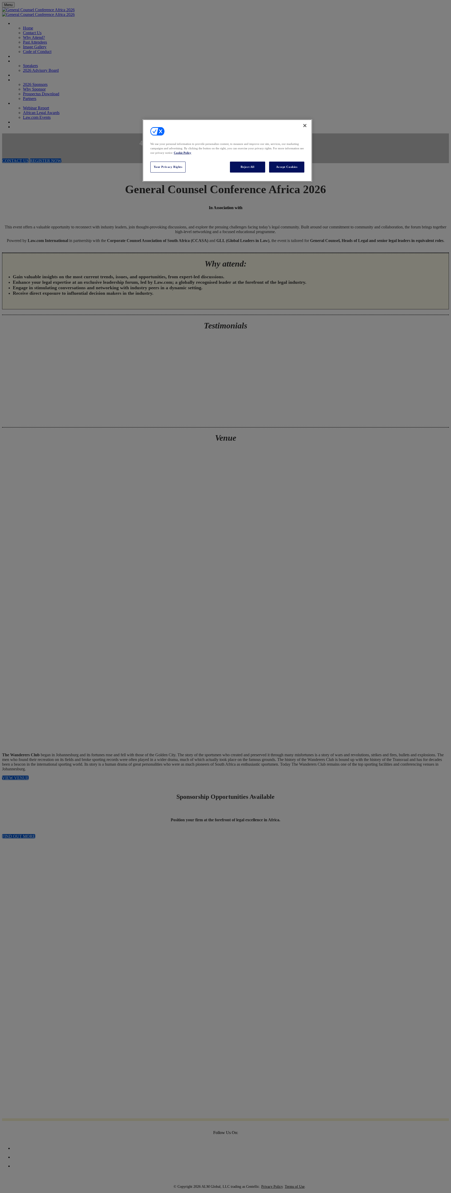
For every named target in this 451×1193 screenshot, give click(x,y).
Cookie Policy (182, 152)
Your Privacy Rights (168, 166)
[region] (227, 150)
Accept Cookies (287, 166)
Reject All (247, 166)
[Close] (305, 125)
